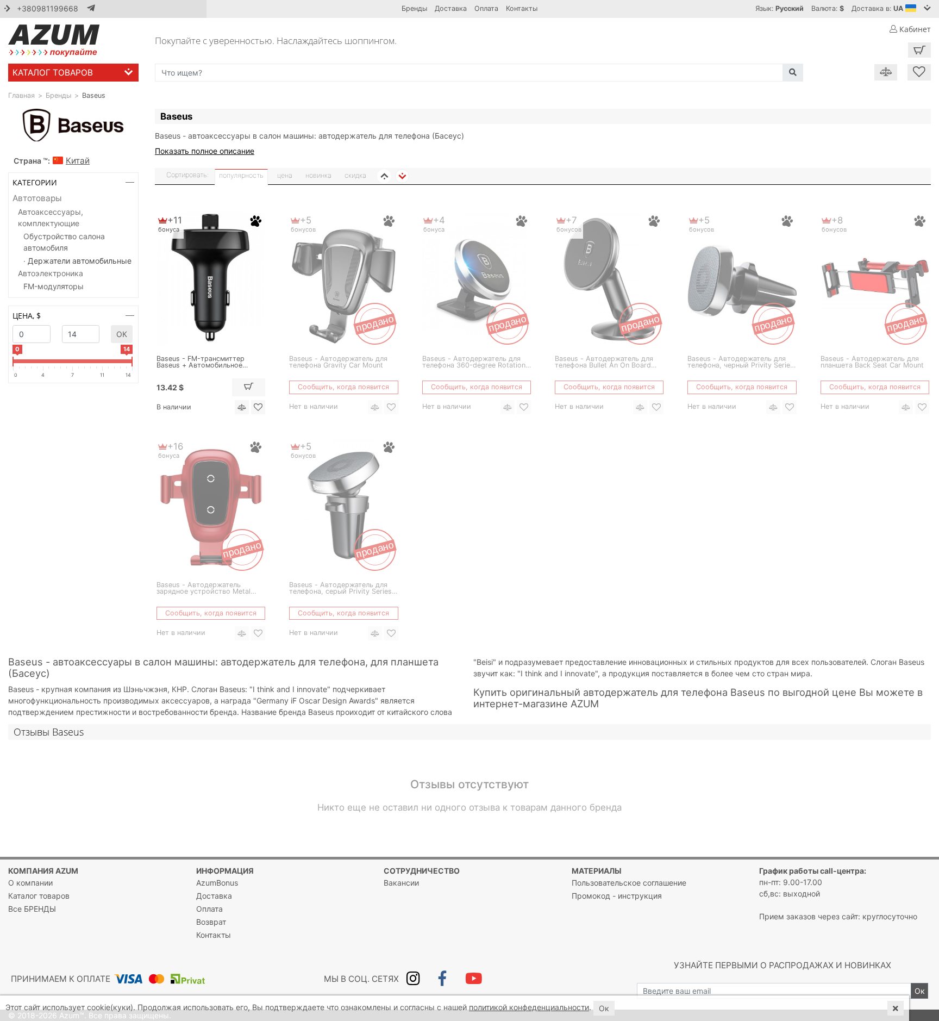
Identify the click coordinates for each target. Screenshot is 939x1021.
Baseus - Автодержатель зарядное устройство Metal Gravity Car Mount (203, 588)
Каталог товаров (52, 72)
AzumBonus (217, 882)
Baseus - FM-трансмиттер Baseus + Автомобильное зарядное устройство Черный (207, 362)
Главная (21, 95)
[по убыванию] (402, 176)
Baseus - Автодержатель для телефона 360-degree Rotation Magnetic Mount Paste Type (473, 362)
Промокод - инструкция (617, 895)
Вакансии (401, 882)
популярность (241, 175)
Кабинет (914, 29)
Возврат (211, 921)
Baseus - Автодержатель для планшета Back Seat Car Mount (872, 362)
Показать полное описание (204, 150)
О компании (30, 882)
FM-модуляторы (53, 286)
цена (284, 175)
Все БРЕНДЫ (32, 908)
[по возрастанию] (384, 176)
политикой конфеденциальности (529, 1007)
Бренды (414, 8)
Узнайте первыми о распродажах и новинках (782, 965)
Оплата (486, 8)
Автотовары (37, 198)
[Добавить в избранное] (258, 407)
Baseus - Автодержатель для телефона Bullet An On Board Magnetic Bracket (604, 362)
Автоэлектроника (50, 273)
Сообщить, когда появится (343, 387)
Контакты (521, 8)
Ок (121, 334)
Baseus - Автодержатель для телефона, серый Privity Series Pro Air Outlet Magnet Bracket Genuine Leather (340, 588)
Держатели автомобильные (80, 260)
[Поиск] (792, 73)
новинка (318, 175)
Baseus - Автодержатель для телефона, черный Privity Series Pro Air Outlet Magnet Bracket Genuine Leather (740, 362)
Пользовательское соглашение (629, 882)
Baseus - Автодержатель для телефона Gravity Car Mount (338, 362)
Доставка (451, 8)
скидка (355, 175)
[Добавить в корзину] (249, 387)
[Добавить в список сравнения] (242, 407)
